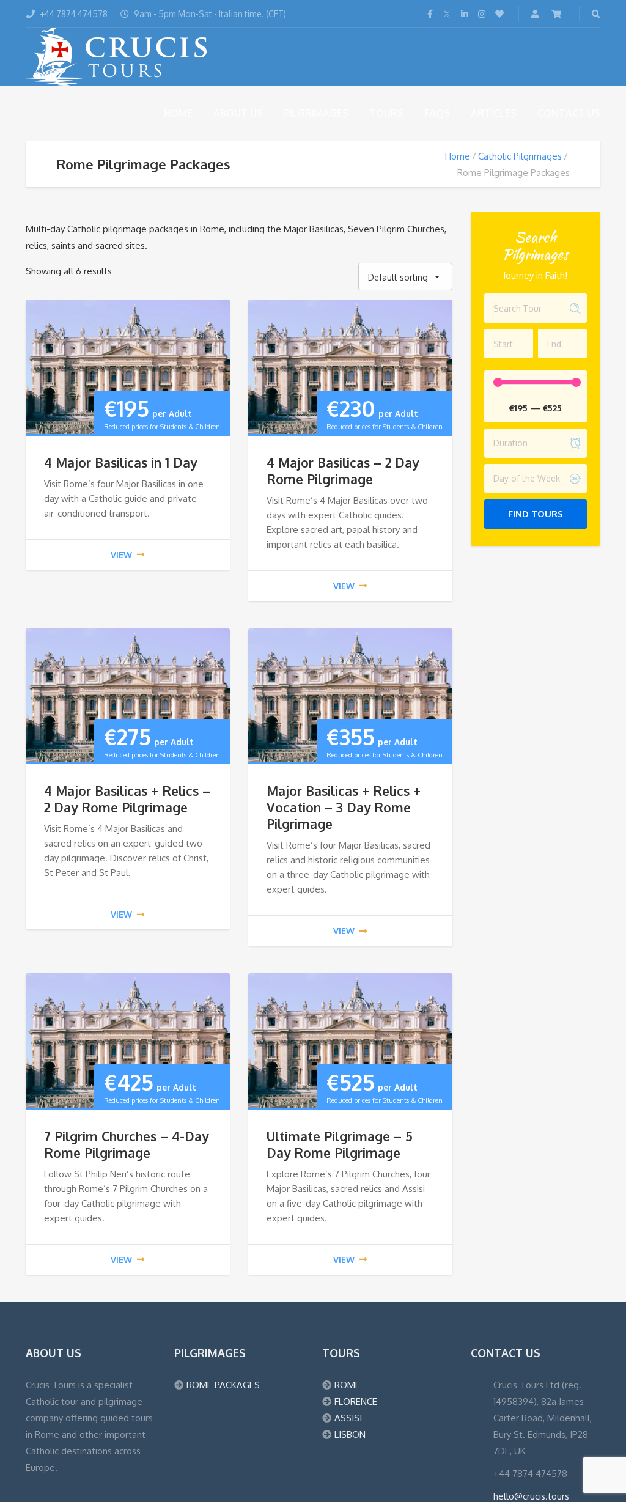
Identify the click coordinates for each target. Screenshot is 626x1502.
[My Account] (536, 14)
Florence (355, 1401)
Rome (347, 1385)
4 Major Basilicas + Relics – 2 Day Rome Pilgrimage (127, 798)
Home (178, 113)
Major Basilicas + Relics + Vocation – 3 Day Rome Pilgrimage (344, 807)
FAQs (437, 113)
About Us (238, 113)
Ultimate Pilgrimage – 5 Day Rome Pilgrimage (340, 1144)
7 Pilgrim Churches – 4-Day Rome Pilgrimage (126, 1144)
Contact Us (568, 113)
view (121, 555)
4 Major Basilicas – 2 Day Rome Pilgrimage (343, 470)
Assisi (348, 1418)
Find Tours (535, 514)
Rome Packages (223, 1385)
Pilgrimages (316, 113)
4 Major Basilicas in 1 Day (120, 462)
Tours (386, 113)
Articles (494, 113)
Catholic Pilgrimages (520, 156)
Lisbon (350, 1434)
